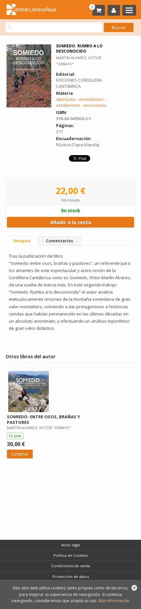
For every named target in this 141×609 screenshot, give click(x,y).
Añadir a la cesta (70, 222)
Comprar (20, 454)
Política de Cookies (70, 555)
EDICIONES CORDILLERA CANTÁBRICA (79, 83)
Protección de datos (70, 576)
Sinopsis (21, 241)
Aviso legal (70, 544)
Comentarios (59, 241)
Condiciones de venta (70, 565)
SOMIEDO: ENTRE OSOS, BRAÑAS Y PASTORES (43, 419)
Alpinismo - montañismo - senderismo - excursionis (81, 102)
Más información (114, 600)
